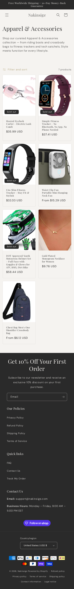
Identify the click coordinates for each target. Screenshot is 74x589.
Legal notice (50, 581)
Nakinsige (22, 571)
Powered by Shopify (38, 571)
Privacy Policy (15, 417)
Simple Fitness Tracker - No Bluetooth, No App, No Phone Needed (54, 125)
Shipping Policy (16, 433)
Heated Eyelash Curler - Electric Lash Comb (18, 124)
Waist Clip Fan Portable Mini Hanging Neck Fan (55, 192)
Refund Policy (15, 425)
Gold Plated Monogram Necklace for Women (53, 258)
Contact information (31, 581)
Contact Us (13, 470)
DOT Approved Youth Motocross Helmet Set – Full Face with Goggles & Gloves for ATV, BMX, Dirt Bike (18, 261)
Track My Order (16, 478)
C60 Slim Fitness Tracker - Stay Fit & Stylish (17, 192)
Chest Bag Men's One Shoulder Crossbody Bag (18, 330)
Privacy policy (20, 576)
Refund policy (58, 571)
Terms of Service (17, 441)
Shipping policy (57, 576)
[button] (7, 15)
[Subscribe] (63, 397)
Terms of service (38, 576)
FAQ (9, 462)
